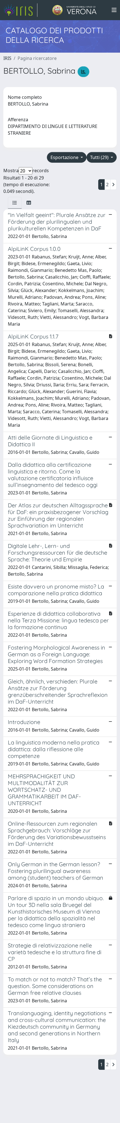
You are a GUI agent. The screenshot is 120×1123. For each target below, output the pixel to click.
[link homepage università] (74, 10)
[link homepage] (20, 10)
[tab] (15, 203)
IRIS (7, 58)
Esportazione (65, 157)
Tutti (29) (100, 157)
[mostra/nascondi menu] (114, 10)
